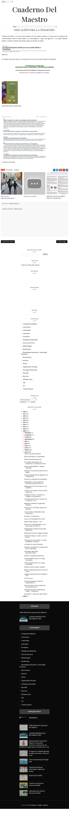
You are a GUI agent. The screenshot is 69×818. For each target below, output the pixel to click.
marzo (27, 447)
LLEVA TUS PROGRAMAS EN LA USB (34, 519)
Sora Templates (32, 805)
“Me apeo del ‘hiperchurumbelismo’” (8, 197)
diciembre (28, 432)
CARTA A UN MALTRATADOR (32, 454)
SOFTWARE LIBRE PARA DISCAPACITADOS (31, 552)
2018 (24, 411)
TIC (24, 386)
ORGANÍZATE (33, 718)
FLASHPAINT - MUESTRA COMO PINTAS (35, 594)
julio (26, 441)
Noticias (25, 360)
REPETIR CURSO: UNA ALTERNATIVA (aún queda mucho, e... (34, 586)
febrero (27, 450)
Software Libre (27, 379)
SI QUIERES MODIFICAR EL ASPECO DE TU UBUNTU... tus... (35, 499)
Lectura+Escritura (28, 343)
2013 (24, 422)
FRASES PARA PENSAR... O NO (33, 521)
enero (27, 452)
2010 (24, 429)
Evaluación (26, 333)
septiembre (28, 439)
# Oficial (16, 170)
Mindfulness (27, 349)
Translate (32, 402)
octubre (27, 437)
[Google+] (66, 1)
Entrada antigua (61, 241)
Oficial (40, 33)
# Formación (9, 170)
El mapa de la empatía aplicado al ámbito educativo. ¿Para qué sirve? (39, 753)
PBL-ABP (25, 373)
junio (26, 443)
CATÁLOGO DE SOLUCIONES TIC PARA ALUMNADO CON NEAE (35, 540)
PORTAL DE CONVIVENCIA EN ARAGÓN (35, 479)
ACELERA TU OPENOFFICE (31, 516)
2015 (24, 418)
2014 (24, 420)
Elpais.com (5, 54)
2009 (24, 431)
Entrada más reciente (8, 241)
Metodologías (27, 346)
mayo (26, 445)
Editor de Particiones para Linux (33, 459)
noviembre (28, 435)
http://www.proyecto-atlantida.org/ (11, 106)
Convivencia (27, 327)
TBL (24, 383)
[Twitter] (63, 1)
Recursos (26, 376)
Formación (35, 33)
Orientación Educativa (48, 33)
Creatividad (26, 330)
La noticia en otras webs (8, 162)
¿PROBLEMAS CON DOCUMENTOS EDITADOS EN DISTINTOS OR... (34, 482)
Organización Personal (30, 367)
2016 (24, 416)
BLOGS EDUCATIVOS (35, 775)
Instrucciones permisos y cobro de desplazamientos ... (33, 581)
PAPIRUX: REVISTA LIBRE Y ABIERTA (34, 567)
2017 (24, 414)
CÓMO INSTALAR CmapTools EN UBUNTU (33, 612)
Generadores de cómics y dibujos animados (36, 533)
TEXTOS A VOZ (28, 578)
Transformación (28, 389)
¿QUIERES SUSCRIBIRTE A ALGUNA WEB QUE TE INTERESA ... (35, 548)
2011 (24, 426)
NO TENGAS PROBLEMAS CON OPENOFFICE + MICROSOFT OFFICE (35, 462)
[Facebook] (60, 1)
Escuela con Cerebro (30, 196)
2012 (24, 424)
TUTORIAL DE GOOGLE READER (33, 544)
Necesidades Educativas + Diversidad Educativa (34, 353)
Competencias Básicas (30, 324)
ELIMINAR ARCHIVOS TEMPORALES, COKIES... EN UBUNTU (34, 590)
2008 (24, 596)
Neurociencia (27, 357)
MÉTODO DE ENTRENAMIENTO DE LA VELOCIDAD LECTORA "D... (35, 525)
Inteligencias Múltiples (30, 340)
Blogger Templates (43, 805)
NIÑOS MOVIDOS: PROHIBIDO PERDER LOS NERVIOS (56, 197)
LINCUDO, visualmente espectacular (34, 555)
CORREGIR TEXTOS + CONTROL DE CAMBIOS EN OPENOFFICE (34, 495)
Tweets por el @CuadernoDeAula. (30, 265)
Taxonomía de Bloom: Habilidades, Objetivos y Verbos (37, 769)
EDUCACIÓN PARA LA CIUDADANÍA (34, 456)
